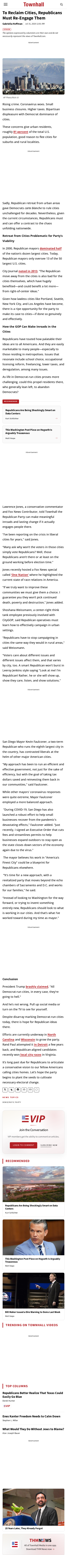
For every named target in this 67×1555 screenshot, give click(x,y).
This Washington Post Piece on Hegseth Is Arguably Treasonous (32, 1260)
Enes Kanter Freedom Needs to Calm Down (31, 1416)
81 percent (20, 132)
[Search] (62, 4)
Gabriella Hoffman (12, 24)
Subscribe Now (49, 1145)
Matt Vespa (9, 1265)
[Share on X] (4, 1089)
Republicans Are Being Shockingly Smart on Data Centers (31, 1207)
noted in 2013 (28, 271)
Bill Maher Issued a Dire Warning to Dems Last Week (32, 1312)
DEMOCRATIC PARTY (11, 1102)
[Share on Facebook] (17, 1089)
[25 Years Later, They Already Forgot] (33, 1507)
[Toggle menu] (5, 4)
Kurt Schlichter (11, 1212)
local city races (30, 1054)
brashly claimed (37, 986)
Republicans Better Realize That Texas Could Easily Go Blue (32, 1395)
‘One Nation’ (20, 575)
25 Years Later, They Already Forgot (24, 1528)
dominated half (51, 248)
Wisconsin (28, 1039)
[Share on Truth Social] (11, 1089)
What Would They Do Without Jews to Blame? (33, 1429)
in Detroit (41, 1044)
